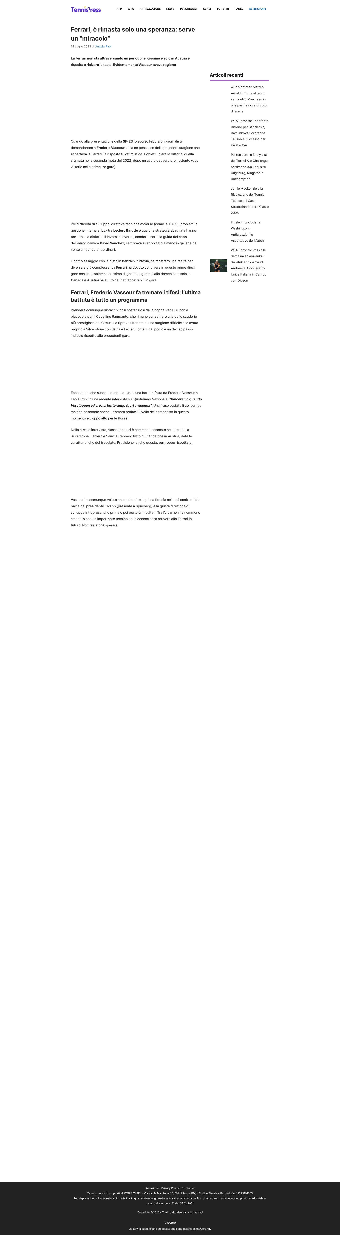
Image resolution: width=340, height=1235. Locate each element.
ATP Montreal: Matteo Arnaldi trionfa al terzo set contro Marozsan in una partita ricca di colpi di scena (249, 99)
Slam (207, 8)
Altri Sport (257, 8)
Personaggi (188, 8)
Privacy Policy (170, 1188)
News (170, 8)
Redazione (152, 1188)
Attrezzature (150, 8)
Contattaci (196, 1212)
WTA (131, 8)
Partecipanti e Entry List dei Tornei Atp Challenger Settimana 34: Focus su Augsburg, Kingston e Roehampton (250, 167)
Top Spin (223, 8)
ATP (119, 8)
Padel (239, 8)
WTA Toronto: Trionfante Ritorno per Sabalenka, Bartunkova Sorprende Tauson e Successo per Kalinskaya (249, 133)
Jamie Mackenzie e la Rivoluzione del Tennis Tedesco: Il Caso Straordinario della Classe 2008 (250, 201)
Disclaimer (188, 1188)
